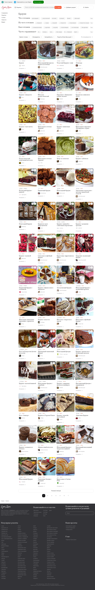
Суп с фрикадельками (6, 538)
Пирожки (35, 535)
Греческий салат (22, 547)
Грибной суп (4, 529)
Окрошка (3, 544)
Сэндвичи (3, 573)
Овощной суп (4, 535)
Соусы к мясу (50, 553)
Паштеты (3, 569)
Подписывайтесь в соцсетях (44, 507)
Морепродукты (5, 556)
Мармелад (35, 565)
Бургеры (3, 571)
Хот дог (3, 574)
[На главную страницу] (7, 7)
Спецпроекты (69, 529)
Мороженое (36, 560)
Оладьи (35, 538)
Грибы (3, 560)
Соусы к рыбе (50, 556)
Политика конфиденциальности (43, 585)
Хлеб (34, 526)
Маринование (50, 544)
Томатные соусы (51, 564)
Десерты (35, 555)
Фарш (2, 553)
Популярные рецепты (9, 523)
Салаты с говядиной (23, 536)
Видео (3, 22)
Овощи (3, 558)
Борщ (2, 540)
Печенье (35, 533)
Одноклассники (37, 512)
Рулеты (35, 542)
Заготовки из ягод (51, 535)
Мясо (2, 547)
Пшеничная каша (22, 574)
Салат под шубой (22, 551)
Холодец (3, 578)
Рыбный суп (4, 533)
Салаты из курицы (22, 535)
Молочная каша (22, 567)
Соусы (48, 551)
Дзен (50, 510)
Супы (2, 526)
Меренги (35, 578)
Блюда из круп (50, 540)
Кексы (34, 540)
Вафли (35, 546)
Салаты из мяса (22, 533)
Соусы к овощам (51, 558)
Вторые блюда (5, 546)
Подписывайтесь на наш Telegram (24, 2)
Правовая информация (55, 585)
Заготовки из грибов (52, 533)
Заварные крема (37, 571)
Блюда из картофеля (52, 538)
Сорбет (49, 526)
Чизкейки (35, 564)
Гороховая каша (22, 573)
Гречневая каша (22, 565)
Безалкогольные (51, 578)
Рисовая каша (21, 562)
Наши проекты (71, 523)
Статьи (3, 17)
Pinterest (36, 516)
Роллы (19, 529)
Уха (2, 542)
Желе (34, 567)
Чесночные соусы (51, 567)
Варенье (49, 546)
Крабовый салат (22, 549)
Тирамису (35, 573)
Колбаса (3, 564)
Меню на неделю (37, 2)
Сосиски (3, 565)
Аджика (49, 569)
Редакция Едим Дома (71, 539)
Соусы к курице (51, 555)
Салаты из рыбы (22, 540)
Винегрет (20, 546)
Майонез (49, 573)
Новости (4, 20)
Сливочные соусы (51, 560)
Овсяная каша (21, 564)
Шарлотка (35, 551)
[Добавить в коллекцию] (35, 42)
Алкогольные (50, 576)
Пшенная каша (21, 558)
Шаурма (3, 576)
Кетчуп (48, 571)
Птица (2, 549)
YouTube (45, 510)
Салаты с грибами (22, 538)
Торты (34, 556)
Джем (48, 547)
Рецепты (4, 15)
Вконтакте (36, 510)
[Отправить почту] (92, 513)
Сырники (35, 536)
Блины (34, 531)
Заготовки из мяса (51, 529)
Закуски (3, 562)
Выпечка (20, 576)
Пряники (35, 553)
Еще (92, 18)
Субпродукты (4, 551)
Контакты (62, 585)
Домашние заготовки (52, 527)
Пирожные (36, 562)
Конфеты (35, 558)
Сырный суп (4, 531)
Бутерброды (4, 567)
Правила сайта (34, 585)
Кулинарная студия (70, 526)
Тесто (19, 578)
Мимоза (20, 553)
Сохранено (5, 13)
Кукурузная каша (22, 569)
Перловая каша (22, 571)
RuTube (45, 514)
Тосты (19, 526)
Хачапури (35, 544)
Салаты (19, 531)
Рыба (2, 555)
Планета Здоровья (8, 2)
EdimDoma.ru (12, 510)
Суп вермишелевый (6, 536)
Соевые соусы (50, 562)
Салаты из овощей (22, 542)
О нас (67, 537)
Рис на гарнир (50, 542)
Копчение (49, 536)
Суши (19, 527)
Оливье (19, 544)
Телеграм (36, 514)
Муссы (35, 569)
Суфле (35, 576)
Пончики (35, 547)
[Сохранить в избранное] (32, 42)
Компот (49, 549)
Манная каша (21, 560)
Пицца (34, 527)
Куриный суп (4, 527)
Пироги (35, 529)
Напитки (49, 574)
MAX (44, 516)
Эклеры (35, 574)
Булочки (35, 549)
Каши (19, 556)
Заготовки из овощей (52, 531)
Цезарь (19, 555)
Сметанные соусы (51, 565)
